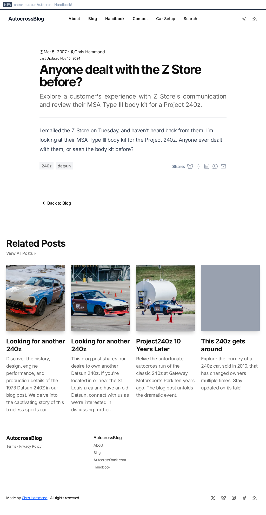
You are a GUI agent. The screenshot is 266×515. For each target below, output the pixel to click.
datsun (64, 165)
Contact (140, 18)
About (74, 18)
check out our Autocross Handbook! (43, 4)
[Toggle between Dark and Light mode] (244, 19)
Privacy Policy (30, 446)
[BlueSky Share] (190, 166)
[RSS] (254, 498)
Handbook (114, 18)
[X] (213, 498)
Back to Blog (59, 203)
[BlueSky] (223, 498)
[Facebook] (244, 498)
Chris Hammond (89, 51)
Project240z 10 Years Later (158, 345)
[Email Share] (223, 166)
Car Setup (165, 18)
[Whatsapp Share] (215, 166)
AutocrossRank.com (110, 460)
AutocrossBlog (24, 438)
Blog (92, 18)
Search (190, 18)
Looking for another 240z (35, 345)
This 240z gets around (223, 345)
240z (46, 165)
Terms (11, 446)
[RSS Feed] (254, 19)
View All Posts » (21, 253)
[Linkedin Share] (207, 166)
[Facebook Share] (198, 166)
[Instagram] (234, 498)
